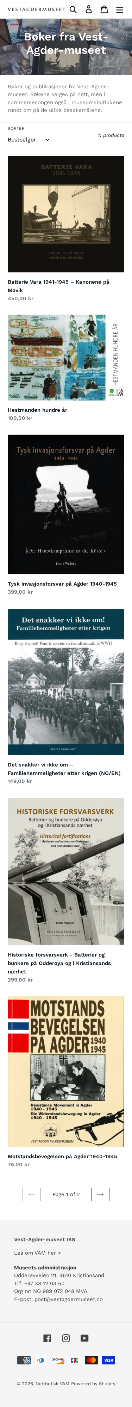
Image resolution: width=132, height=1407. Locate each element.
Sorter (16, 128)
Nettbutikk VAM (52, 1383)
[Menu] (119, 9)
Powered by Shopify (93, 1383)
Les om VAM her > (37, 1253)
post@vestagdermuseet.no (68, 1299)
